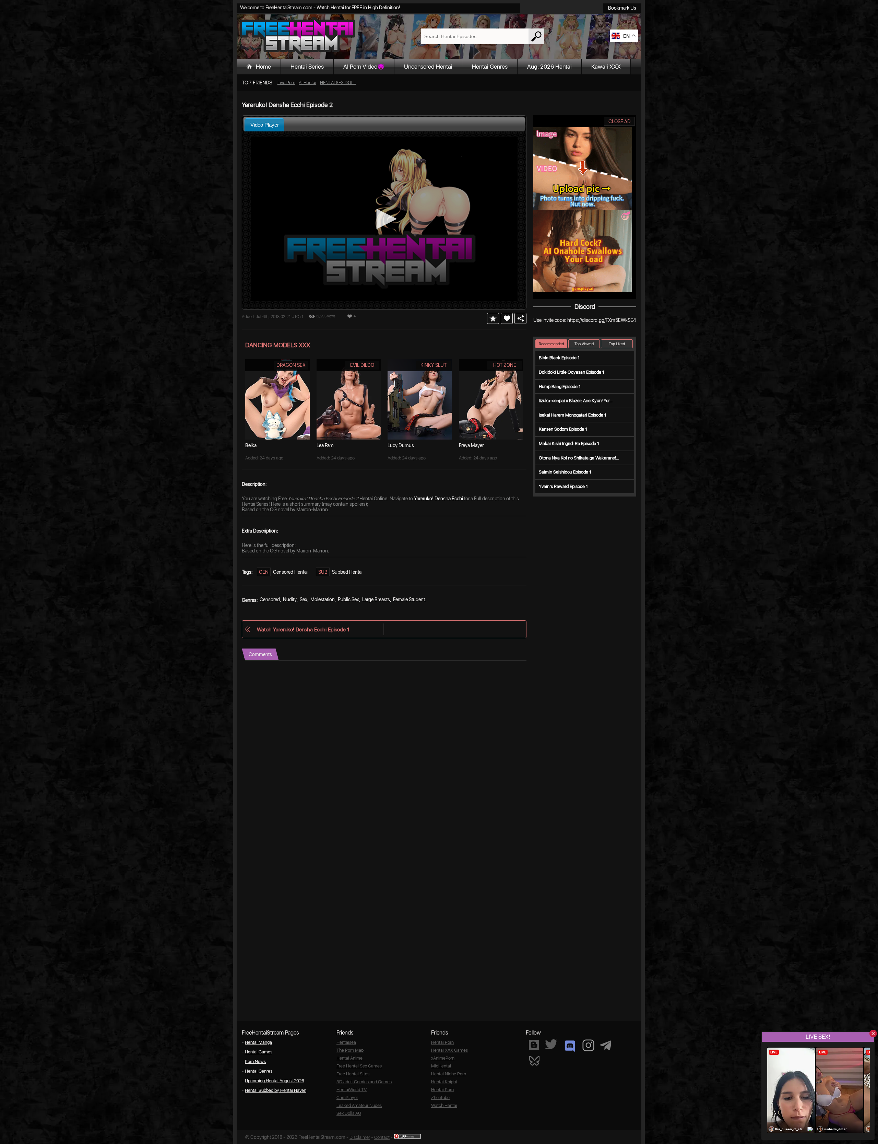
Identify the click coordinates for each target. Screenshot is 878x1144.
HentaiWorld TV (351, 1089)
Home (263, 66)
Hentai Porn (442, 1042)
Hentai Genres (490, 66)
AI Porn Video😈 (363, 66)
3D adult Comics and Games (364, 1081)
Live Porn (286, 82)
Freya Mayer (471, 445)
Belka (251, 445)
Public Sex (348, 599)
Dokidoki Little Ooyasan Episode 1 (571, 372)
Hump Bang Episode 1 (560, 386)
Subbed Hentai (347, 572)
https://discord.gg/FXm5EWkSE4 (601, 320)
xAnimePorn (442, 1058)
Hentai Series (307, 66)
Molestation (322, 599)
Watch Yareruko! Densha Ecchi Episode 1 (303, 629)
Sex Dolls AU (348, 1113)
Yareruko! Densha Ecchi (438, 498)
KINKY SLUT (433, 365)
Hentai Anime (349, 1058)
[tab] (264, 124)
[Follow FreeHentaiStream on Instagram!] (588, 1045)
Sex (303, 599)
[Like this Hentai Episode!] (507, 318)
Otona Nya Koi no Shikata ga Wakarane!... (579, 457)
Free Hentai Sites (352, 1073)
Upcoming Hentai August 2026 (274, 1080)
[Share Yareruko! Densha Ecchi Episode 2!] (520, 318)
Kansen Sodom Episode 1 (563, 429)
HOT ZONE (504, 365)
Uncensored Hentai (428, 66)
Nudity (290, 599)
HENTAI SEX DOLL (338, 82)
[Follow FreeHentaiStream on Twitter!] (551, 1044)
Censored (270, 599)
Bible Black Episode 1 (559, 357)
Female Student (409, 599)
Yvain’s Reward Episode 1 (563, 486)
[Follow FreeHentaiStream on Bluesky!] (534, 1060)
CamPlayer (347, 1097)
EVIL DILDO (362, 365)
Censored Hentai (290, 572)
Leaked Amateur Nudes (359, 1105)
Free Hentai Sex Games (359, 1066)
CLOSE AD (619, 121)
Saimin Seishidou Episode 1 (565, 472)
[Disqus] (384, 746)
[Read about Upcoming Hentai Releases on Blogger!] (534, 1044)
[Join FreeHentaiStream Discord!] (570, 1046)
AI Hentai (307, 82)
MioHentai (441, 1066)
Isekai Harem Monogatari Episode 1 (572, 415)
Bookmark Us (622, 8)
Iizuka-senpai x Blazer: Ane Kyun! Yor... (576, 400)
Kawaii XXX (606, 66)
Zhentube (440, 1097)
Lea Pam (325, 445)
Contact (382, 1137)
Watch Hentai (444, 1105)
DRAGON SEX (291, 365)
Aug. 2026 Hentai (549, 66)
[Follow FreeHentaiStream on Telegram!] (605, 1044)
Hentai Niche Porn (448, 1073)
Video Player (264, 125)
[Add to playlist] (493, 318)
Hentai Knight (444, 1081)
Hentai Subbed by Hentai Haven (275, 1090)
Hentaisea (346, 1042)
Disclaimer (359, 1137)
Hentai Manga (258, 1042)
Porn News (255, 1061)
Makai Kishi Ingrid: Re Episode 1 (569, 443)
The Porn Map (350, 1050)
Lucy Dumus (401, 445)
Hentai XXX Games (449, 1050)
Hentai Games (258, 1051)
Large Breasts (376, 599)
